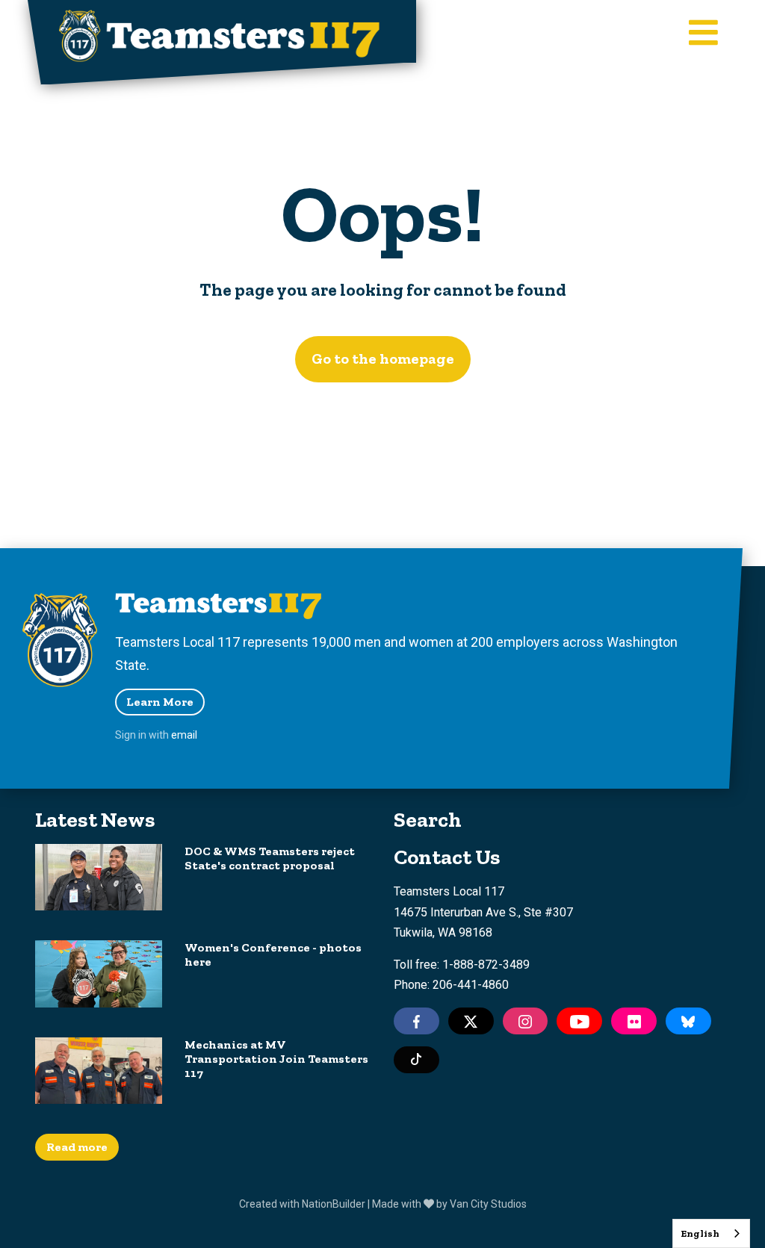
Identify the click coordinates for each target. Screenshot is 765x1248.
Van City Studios (488, 1204)
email (184, 735)
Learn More (159, 702)
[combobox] (711, 1233)
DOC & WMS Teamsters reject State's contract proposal (270, 858)
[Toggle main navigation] (703, 34)
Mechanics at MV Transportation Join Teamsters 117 (276, 1058)
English (700, 1233)
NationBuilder (333, 1204)
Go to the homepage (383, 358)
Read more (77, 1147)
